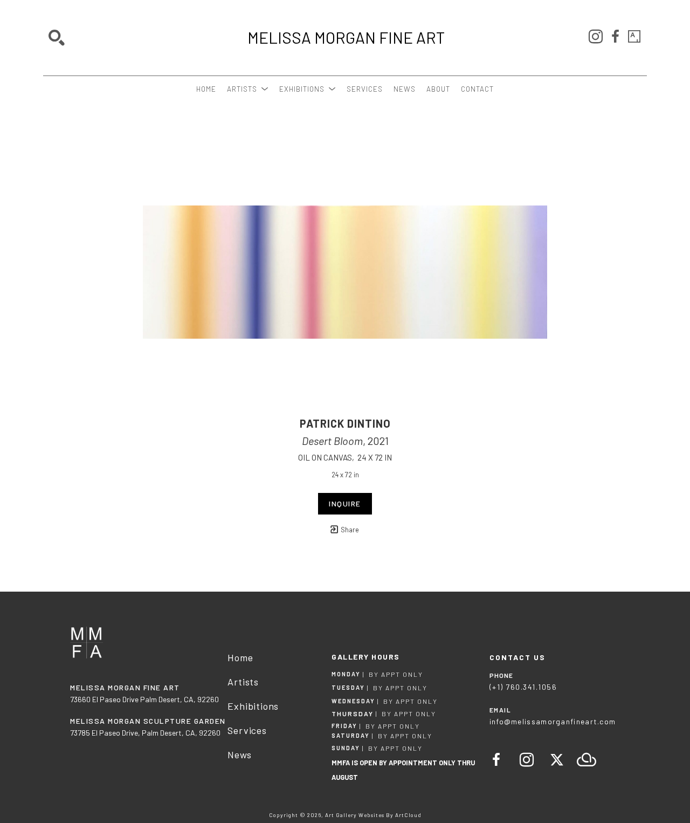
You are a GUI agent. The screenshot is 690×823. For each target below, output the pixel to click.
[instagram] (596, 37)
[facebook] (615, 37)
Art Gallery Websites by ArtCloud (373, 815)
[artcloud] (587, 760)
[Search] (57, 38)
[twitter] (557, 760)
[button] (247, 89)
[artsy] (634, 37)
